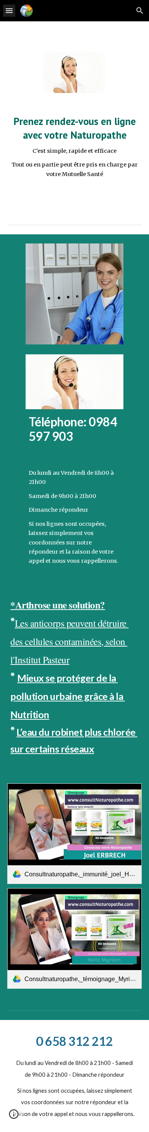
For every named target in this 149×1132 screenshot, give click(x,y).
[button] (9, 10)
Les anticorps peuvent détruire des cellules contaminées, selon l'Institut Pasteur (69, 641)
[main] (74, 146)
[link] (74, 833)
